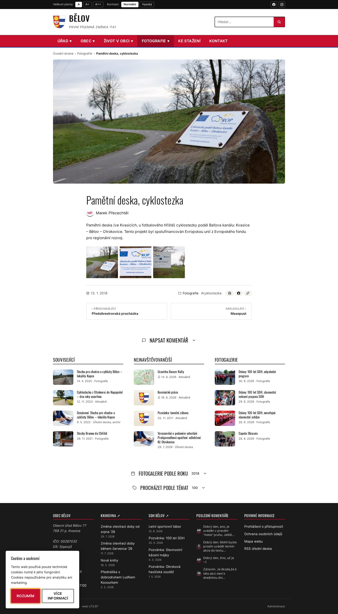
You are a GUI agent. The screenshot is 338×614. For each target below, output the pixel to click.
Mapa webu (253, 541)
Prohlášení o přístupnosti (263, 526)
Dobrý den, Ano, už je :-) (218, 560)
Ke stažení (189, 41)
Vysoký (147, 4)
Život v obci (118, 41)
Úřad (65, 41)
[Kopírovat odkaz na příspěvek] (248, 293)
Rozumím (25, 596)
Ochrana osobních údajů (263, 534)
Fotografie (155, 41)
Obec (88, 41)
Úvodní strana (63, 53)
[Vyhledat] (279, 22)
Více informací (58, 595)
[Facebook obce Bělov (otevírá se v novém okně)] (274, 4)
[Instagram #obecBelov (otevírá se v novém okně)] (282, 4)
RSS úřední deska (258, 549)
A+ (87, 4)
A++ (98, 4)
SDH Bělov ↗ (159, 515)
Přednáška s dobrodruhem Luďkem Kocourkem (118, 577)
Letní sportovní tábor (165, 526)
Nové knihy (109, 560)
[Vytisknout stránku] (230, 293)
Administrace (276, 606)
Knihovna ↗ (110, 515)
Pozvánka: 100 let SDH (166, 538)
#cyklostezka (211, 293)
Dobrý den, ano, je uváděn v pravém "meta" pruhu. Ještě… (218, 531)
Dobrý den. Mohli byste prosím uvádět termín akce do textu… (220, 546)
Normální (130, 4)
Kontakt (218, 41)
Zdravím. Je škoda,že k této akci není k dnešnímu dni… (220, 573)
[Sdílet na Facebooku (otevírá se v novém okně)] (239, 293)
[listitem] (102, 262)
